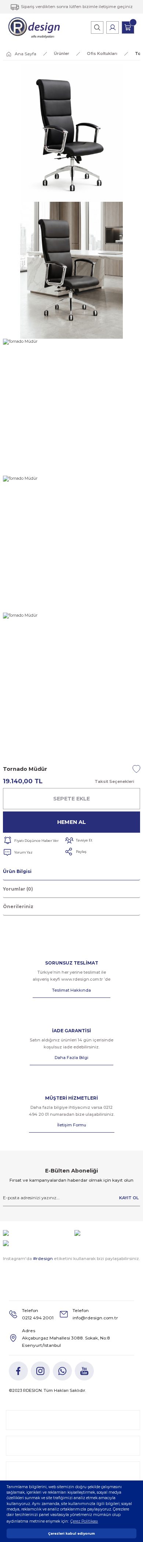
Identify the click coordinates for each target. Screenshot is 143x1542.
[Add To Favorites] (136, 769)
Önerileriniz (18, 906)
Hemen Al (71, 822)
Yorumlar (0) (18, 889)
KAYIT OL (129, 1197)
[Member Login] (112, 27)
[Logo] (34, 27)
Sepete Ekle (71, 798)
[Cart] (128, 27)
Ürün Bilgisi (17, 871)
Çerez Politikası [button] (84, 1521)
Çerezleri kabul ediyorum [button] (71, 1533)
